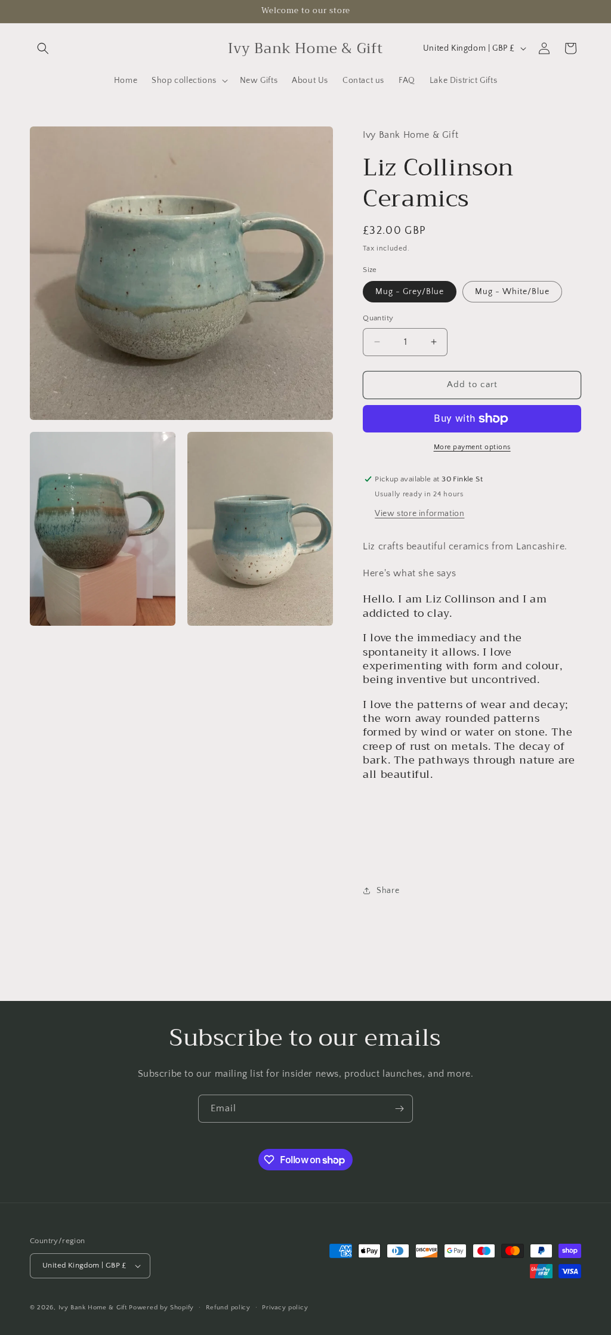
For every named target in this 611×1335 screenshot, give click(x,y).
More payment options (472, 447)
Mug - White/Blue (512, 291)
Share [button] (388, 890)
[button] (43, 48)
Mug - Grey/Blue (409, 291)
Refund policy (228, 1307)
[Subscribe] (399, 1109)
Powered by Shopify (161, 1307)
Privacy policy (285, 1307)
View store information (419, 513)
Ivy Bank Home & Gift (92, 1307)
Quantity (378, 318)
